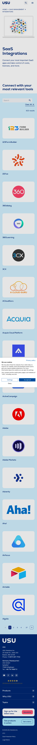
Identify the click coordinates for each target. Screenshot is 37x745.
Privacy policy (30, 360)
